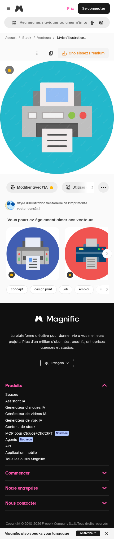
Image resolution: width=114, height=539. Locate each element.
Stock (26, 38)
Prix (70, 8)
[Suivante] (92, 187)
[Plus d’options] (37, 53)
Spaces (11, 394)
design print (43, 289)
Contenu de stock (20, 426)
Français (57, 363)
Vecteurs (44, 38)
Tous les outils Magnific (25, 459)
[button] (57, 363)
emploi (84, 289)
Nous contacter (20, 503)
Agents (18, 439)
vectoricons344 (28, 209)
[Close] (106, 533)
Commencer (17, 473)
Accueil (10, 38)
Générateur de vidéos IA (25, 413)
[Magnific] (57, 320)
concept (17, 289)
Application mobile (21, 452)
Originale (35, 70)
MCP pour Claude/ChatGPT (36, 433)
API (8, 446)
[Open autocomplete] (12, 23)
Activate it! (88, 533)
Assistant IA (15, 401)
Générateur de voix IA (23, 420)
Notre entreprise (21, 488)
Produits (13, 385)
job (65, 289)
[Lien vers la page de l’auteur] (10, 206)
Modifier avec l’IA (29, 189)
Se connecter (94, 8)
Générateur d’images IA (25, 407)
